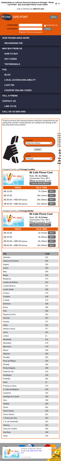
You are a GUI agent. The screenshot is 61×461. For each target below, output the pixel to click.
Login (47, 29)
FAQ (4, 69)
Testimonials (12, 64)
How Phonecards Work (15, 38)
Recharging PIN (13, 43)
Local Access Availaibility (20, 80)
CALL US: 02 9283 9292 (14, 111)
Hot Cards (10, 59)
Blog (7, 74)
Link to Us (10, 106)
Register (22, 32)
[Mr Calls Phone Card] (13, 184)
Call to (28, 156)
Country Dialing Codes (18, 90)
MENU (54, 17)
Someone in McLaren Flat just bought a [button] (31, 451)
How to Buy (11, 54)
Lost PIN (9, 85)
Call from (29, 140)
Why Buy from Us (12, 48)
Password (12, 29)
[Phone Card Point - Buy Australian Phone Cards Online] (14, 21)
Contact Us (9, 101)
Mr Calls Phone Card (41, 172)
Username (12, 25)
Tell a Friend (10, 95)
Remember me (52, 25)
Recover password (34, 32)
